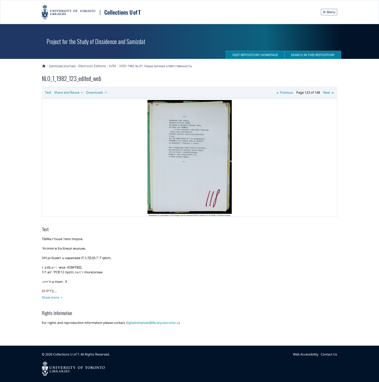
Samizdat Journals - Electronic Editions (77, 66)
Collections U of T (66, 354)
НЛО (112, 66)
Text (48, 92)
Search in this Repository (313, 55)
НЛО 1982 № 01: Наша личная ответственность (155, 66)
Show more (50, 297)
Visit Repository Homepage (255, 55)
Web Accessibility (305, 354)
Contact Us (329, 354)
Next (326, 92)
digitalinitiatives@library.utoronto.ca (153, 323)
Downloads (94, 92)
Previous (286, 92)
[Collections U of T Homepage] (44, 66)
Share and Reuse (66, 92)
